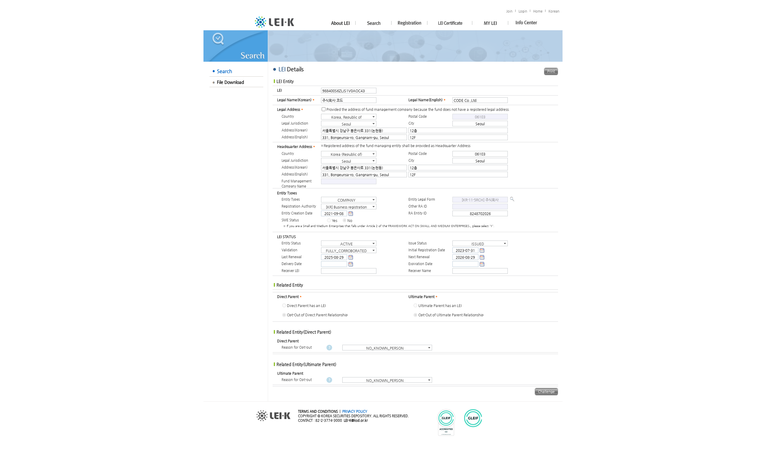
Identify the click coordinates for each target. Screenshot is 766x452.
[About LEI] (338, 23)
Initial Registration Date (426, 250)
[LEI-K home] (274, 22)
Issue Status (417, 243)
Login (523, 11)
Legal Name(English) (427, 100)
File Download (230, 82)
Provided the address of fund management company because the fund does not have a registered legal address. (418, 109)
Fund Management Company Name (296, 183)
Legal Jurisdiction (295, 123)
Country (288, 116)
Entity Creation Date (297, 213)
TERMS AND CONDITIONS (318, 411)
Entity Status (291, 243)
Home (537, 11)
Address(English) (295, 137)
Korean (554, 11)
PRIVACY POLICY (354, 411)
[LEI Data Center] (526, 23)
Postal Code (417, 116)
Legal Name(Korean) (295, 100)
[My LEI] (490, 23)
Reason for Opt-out (297, 347)
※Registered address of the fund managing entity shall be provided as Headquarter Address (395, 145)
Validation (289, 250)
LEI (279, 90)
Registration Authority (299, 206)
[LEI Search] (373, 23)
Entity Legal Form (421, 199)
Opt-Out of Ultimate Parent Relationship (451, 315)
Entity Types (291, 199)
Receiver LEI (290, 270)
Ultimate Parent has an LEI (440, 305)
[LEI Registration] (409, 23)
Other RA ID (417, 206)
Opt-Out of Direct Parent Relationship (317, 315)
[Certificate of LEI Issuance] (450, 23)
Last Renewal (292, 256)
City (411, 123)
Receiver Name (419, 270)
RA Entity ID (417, 213)
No (349, 220)
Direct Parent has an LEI (306, 305)
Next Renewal (419, 256)
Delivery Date (292, 263)
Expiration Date (420, 263)
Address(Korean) (295, 130)
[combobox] (348, 117)
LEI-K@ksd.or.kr (356, 420)
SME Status (290, 220)
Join (509, 11)
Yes (334, 220)
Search (224, 71)
